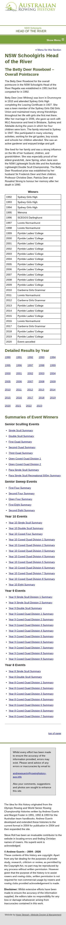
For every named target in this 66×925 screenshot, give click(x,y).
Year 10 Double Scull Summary (26, 528)
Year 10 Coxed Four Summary (26, 533)
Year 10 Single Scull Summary (25, 522)
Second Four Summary (21, 493)
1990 (8, 357)
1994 (53, 357)
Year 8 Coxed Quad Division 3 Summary (31, 693)
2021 (18, 405)
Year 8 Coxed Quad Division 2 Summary (31, 688)
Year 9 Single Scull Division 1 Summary (30, 596)
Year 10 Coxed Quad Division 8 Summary (32, 579)
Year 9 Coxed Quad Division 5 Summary (31, 636)
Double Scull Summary (21, 436)
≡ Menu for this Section (48, 49)
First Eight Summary (20, 504)
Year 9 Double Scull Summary (25, 608)
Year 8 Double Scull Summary (25, 676)
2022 (29, 405)
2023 (39, 405)
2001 (19, 373)
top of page (54, 733)
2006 (19, 381)
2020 (8, 405)
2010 (8, 389)
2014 (52, 389)
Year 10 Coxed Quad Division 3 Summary (32, 550)
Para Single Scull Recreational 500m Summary (35, 475)
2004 (53, 373)
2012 (30, 389)
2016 (19, 397)
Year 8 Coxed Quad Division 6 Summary (31, 710)
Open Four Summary (20, 499)
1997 (30, 365)
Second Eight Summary (22, 510)
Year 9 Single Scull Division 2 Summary (30, 602)
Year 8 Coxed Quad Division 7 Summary (31, 716)
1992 (30, 357)
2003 (41, 373)
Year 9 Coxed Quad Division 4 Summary (31, 630)
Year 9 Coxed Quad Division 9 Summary (31, 658)
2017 (30, 397)
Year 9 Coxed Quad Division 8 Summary (31, 653)
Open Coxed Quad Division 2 (25, 464)
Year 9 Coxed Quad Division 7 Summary (31, 647)
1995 (8, 365)
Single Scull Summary (21, 430)
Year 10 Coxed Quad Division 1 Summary (32, 539)
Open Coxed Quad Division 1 (25, 458)
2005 (8, 381)
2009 (53, 381)
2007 (30, 381)
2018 (41, 397)
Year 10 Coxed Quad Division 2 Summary (32, 545)
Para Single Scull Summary (24, 469)
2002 (30, 373)
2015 (8, 397)
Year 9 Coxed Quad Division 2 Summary (31, 619)
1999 (53, 365)
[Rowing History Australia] (29, 12)
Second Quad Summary (22, 447)
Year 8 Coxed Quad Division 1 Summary (31, 682)
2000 (8, 373)
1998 (41, 365)
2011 (19, 389)
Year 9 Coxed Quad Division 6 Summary (31, 642)
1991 (19, 357)
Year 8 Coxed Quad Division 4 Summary (31, 699)
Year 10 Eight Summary (22, 584)
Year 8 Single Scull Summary (25, 671)
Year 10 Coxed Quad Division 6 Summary (32, 567)
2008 (41, 381)
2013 (41, 389)
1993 (41, 357)
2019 (53, 397)
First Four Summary (20, 487)
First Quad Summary (20, 441)
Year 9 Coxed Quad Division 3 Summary (31, 625)
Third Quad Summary (21, 452)
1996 (19, 365)
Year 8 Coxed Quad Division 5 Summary (31, 705)
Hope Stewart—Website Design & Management (38, 915)
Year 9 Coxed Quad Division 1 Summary (31, 613)
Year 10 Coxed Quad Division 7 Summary (32, 573)
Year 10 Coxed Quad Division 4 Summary (32, 556)
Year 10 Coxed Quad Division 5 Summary (32, 562)
